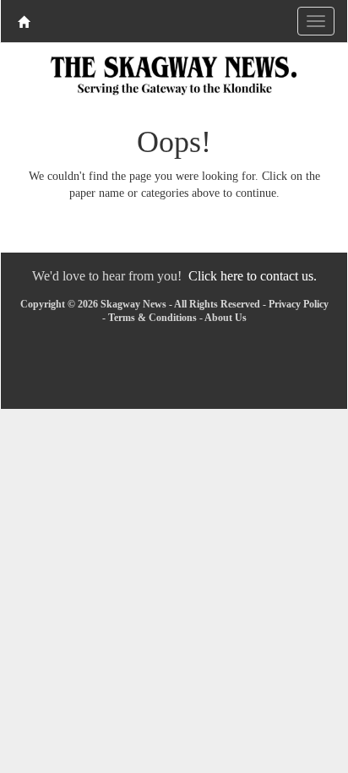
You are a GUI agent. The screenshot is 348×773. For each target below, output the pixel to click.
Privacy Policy (299, 304)
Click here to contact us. (252, 276)
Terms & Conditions (152, 318)
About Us (225, 318)
